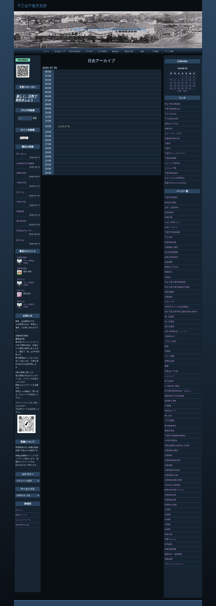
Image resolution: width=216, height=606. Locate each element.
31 (190, 88)
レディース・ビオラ (173, 133)
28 (179, 88)
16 (186, 82)
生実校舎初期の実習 (173, 480)
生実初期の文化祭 (172, 470)
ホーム (46, 51)
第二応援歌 (169, 321)
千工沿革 (88, 51)
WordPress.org (22, 525)
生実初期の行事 (171, 475)
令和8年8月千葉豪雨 (25, 163)
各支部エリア (60, 51)
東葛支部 (168, 128)
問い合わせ (21, 154)
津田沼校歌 (169, 292)
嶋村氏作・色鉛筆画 (173, 554)
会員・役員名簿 (171, 207)
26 (171, 88)
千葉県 (167, 143)
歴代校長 (168, 544)
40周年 (168, 514)
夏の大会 (20, 240)
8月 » (185, 91)
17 (190, 82)
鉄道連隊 (168, 262)
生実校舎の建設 (171, 450)
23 (186, 85)
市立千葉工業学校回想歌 (175, 282)
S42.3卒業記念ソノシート (176, 331)
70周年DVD (170, 336)
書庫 (142, 51)
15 (182, 82)
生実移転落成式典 (172, 460)
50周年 (168, 519)
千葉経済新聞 (170, 158)
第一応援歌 (169, 316)
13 (175, 82)
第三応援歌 (169, 326)
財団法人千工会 (171, 123)
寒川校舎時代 (170, 426)
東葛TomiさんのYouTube (175, 183)
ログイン (19, 510)
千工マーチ (169, 301)
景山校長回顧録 (171, 252)
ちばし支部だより (172, 222)
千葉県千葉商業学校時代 (175, 435)
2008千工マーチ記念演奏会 (177, 307)
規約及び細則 (170, 202)
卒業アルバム (170, 539)
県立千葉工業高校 (172, 104)
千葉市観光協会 (171, 173)
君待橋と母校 (170, 400)
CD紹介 (168, 277)
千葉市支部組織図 (172, 232)
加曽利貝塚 (21, 173)
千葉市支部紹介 (74, 51)
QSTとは (20, 192)
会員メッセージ (171, 227)
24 (190, 85)
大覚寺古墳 (21, 182)
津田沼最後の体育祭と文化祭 (177, 445)
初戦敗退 (20, 211)
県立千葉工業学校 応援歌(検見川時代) (181, 311)
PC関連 (156, 51)
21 (179, 85)
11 (194, 80)
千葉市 (167, 148)
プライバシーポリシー (174, 564)
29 (182, 88)
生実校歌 (168, 297)
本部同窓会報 (170, 242)
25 (194, 85)
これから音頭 (170, 341)
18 (194, 82)
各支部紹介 (169, 212)
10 (190, 80)
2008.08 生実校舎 (173, 485)
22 (182, 85)
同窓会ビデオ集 (171, 371)
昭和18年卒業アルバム (174, 490)
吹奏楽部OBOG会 (172, 138)
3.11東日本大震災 (172, 386)
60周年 (168, 529)
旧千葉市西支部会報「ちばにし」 (179, 391)
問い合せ (168, 415)
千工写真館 (102, 51)
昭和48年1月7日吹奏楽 (174, 396)
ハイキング (169, 376)
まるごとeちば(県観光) (175, 178)
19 (171, 85)
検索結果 (168, 559)
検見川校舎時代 (171, 257)
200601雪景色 (171, 440)
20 (175, 85)
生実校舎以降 (170, 499)
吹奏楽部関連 (170, 549)
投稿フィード (21, 515)
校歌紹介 (115, 51)
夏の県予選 (21, 221)
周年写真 (168, 534)
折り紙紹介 (169, 381)
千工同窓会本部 (171, 118)
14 (179, 82)
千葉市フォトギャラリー (175, 153)
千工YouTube (170, 114)
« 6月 (179, 91)
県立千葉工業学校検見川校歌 (177, 287)
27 (175, 88)
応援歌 (167, 351)
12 (171, 82)
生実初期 (168, 465)
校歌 (167, 346)
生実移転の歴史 (171, 247)
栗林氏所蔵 (169, 430)
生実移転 (168, 455)
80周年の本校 (171, 504)
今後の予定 (21, 201)
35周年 (168, 509)
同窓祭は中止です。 (25, 230)
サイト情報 (169, 51)
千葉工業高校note (172, 109)
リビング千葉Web (172, 163)
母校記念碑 (128, 51)
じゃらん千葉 (170, 168)
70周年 (168, 524)
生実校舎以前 (170, 495)
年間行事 (168, 217)
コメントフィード (23, 520)
